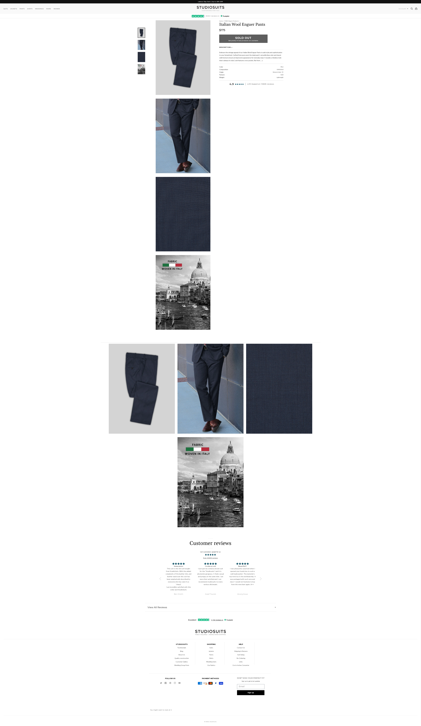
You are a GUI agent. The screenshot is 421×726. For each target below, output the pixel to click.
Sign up (251, 693)
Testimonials (181, 648)
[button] (411, 8)
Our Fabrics (211, 665)
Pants (211, 655)
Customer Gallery (182, 662)
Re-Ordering (241, 658)
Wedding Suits (211, 662)
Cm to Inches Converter (241, 665)
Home (221, 21)
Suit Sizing (240, 655)
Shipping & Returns (241, 651)
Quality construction (182, 658)
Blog (181, 651)
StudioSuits (213, 721)
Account (403, 9)
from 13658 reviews (210, 558)
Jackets (211, 651)
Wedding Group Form (181, 665)
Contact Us (241, 648)
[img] (210, 554)
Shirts (211, 658)
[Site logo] (210, 632)
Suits (211, 648)
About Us (181, 655)
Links (241, 662)
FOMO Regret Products (231, 21)
